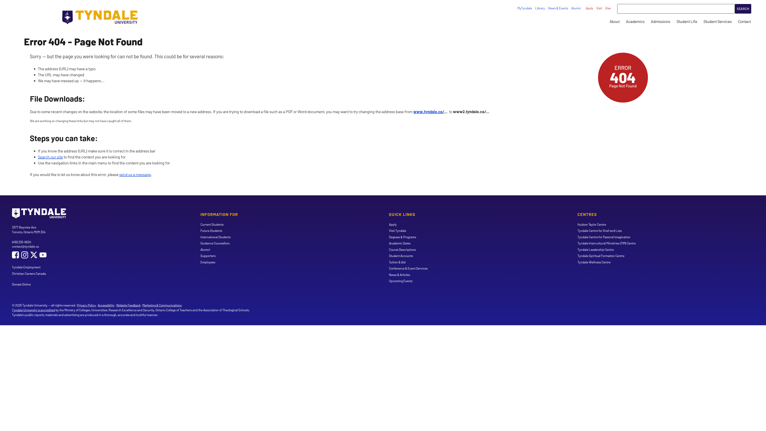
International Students (215, 237)
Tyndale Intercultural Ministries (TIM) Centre (606, 243)
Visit (599, 8)
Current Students (212, 224)
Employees (207, 262)
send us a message (135, 174)
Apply (589, 8)
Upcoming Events (401, 281)
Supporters (208, 256)
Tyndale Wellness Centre (594, 262)
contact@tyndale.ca (25, 246)
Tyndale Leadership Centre (595, 249)
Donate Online (21, 284)
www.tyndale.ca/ (428, 111)
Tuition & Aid (397, 262)
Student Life (687, 21)
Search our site (50, 156)
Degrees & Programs (402, 237)
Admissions (660, 21)
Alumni (576, 8)
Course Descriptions (402, 249)
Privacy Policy (86, 305)
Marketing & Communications (162, 305)
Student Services (718, 21)
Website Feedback (128, 305)
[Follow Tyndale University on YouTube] (42, 255)
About (615, 21)
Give (608, 8)
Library (540, 8)
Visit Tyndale (397, 230)
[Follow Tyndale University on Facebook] (15, 255)
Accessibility (106, 305)
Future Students (211, 230)
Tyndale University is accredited (33, 310)
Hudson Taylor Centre (591, 224)
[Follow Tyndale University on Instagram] (24, 255)
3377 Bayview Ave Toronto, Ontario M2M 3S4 (28, 229)
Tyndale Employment (26, 267)
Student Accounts (401, 256)
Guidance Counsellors (215, 243)
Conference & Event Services (408, 268)
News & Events (558, 8)
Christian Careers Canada (29, 273)
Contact (744, 21)
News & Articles (399, 275)
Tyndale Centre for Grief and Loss (599, 230)
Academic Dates (400, 243)
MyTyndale (524, 8)
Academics (635, 21)
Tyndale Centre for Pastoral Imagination (603, 237)
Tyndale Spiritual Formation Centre (600, 256)
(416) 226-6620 (21, 242)
